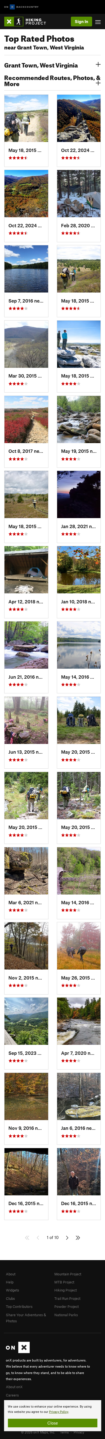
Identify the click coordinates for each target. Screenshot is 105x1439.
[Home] (28, 21)
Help (9, 1282)
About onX (14, 1387)
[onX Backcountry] (21, 7)
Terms (64, 1432)
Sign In (81, 21)
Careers (12, 1395)
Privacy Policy (58, 1412)
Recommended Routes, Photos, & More (52, 80)
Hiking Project (65, 1290)
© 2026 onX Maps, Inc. (38, 1432)
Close (52, 1422)
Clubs (10, 1298)
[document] (52, 1415)
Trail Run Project (67, 1298)
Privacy (79, 1432)
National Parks (66, 1315)
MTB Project (64, 1282)
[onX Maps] (18, 1352)
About (10, 1274)
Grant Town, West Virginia (41, 64)
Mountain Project (67, 1274)
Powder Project (66, 1306)
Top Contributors (19, 1306)
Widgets (12, 1290)
